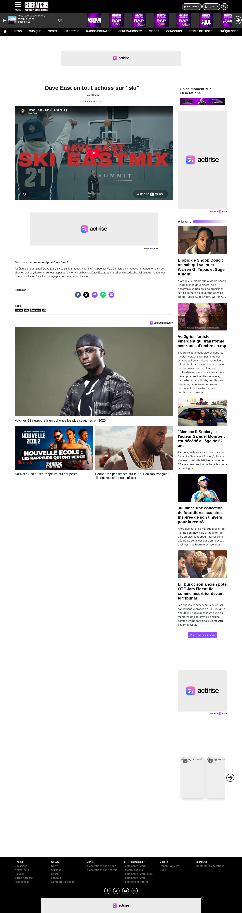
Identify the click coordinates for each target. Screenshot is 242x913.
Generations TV (130, 31)
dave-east (35, 310)
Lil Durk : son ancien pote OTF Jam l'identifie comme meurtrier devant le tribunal (202, 591)
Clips (163, 869)
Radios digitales (98, 31)
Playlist (19, 873)
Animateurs (22, 869)
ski (44, 310)
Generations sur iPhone (101, 866)
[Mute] (60, 20)
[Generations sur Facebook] (107, 891)
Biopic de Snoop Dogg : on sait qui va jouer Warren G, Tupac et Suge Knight (201, 267)
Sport (52, 31)
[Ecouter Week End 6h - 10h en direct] (202, 101)
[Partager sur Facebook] (77, 296)
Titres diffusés (201, 31)
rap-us (19, 310)
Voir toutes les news (202, 635)
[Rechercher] (224, 6)
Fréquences (229, 31)
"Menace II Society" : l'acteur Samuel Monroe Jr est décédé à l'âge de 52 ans (202, 438)
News (18, 31)
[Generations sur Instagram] (135, 891)
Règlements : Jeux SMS (138, 873)
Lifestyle (72, 31)
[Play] (5, 20)
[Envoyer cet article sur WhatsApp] (102, 296)
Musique (35, 31)
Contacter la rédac (62, 881)
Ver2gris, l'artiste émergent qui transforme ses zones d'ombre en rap (202, 341)
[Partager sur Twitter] (85, 296)
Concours (174, 31)
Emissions (21, 866)
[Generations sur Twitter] (116, 891)
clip (26, 310)
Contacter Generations (210, 866)
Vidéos (154, 31)
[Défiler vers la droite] (230, 778)
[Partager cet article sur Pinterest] (94, 296)
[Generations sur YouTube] (125, 891)
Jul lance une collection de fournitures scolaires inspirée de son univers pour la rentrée (200, 515)
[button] (192, 777)
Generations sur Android (102, 869)
